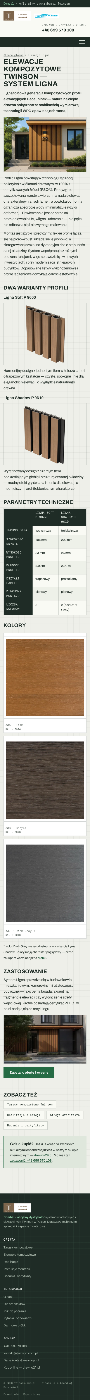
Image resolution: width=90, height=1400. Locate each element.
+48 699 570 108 (64, 28)
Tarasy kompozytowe (18, 1247)
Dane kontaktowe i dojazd (21, 1360)
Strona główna (13, 55)
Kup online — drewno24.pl (21, 1367)
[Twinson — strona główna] (31, 16)
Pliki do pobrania (14, 1311)
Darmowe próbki (14, 1325)
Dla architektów (14, 1304)
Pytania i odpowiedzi (17, 1318)
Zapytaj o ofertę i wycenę (29, 1072)
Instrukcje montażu (16, 1269)
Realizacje (10, 1262)
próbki (42, 958)
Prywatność (11, 1394)
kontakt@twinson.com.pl (20, 1353)
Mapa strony (31, 1394)
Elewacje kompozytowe (19, 1254)
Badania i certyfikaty (25, 1125)
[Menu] (82, 42)
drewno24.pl (43, 1155)
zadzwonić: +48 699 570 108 (31, 1160)
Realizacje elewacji (23, 1115)
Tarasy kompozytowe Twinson (30, 1104)
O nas (7, 1296)
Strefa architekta (65, 1115)
